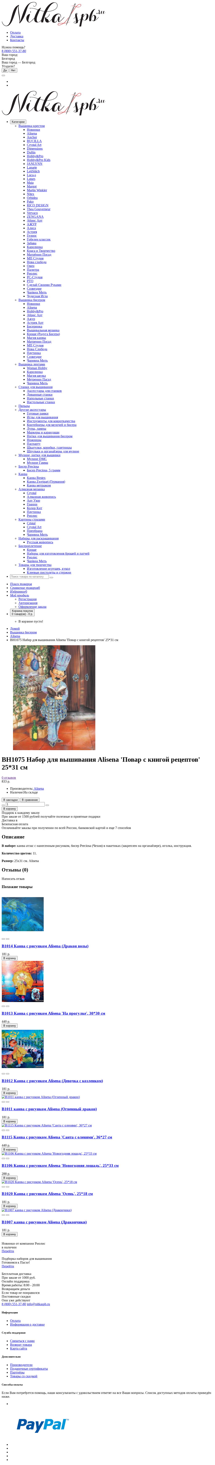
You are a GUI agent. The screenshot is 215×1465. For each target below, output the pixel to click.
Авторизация (27, 603)
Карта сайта (18, 1348)
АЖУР (32, 224)
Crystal (31, 493)
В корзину (9, 808)
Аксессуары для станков (44, 391)
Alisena (32, 133)
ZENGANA (35, 216)
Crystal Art (34, 145)
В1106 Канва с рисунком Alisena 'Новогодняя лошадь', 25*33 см (60, 1165)
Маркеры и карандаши (43, 432)
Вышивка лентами (31, 364)
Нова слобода (36, 262)
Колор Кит (34, 508)
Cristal (31, 523)
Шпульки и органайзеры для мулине (53, 451)
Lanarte (32, 167)
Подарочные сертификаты (29, 1368)
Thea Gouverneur (38, 209)
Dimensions (35, 148)
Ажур (31, 319)
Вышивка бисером (31, 300)
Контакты (17, 40)
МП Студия (35, 258)
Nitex (30, 194)
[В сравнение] (7, 939)
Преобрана (34, 531)
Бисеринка (34, 326)
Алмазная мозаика (31, 489)
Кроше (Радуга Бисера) (43, 334)
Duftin (31, 152)
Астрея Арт (35, 322)
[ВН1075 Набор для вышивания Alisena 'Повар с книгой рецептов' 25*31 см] (54, 749)
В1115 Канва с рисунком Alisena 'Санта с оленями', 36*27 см (57, 1137)
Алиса (31, 228)
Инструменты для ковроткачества (51, 421)
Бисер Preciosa (28, 466)
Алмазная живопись (41, 496)
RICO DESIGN (38, 205)
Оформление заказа (32, 606)
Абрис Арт (34, 220)
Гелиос (32, 235)
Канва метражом (39, 485)
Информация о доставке (27, 1324)
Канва (22, 474)
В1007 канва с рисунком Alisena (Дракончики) (44, 1222)
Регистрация (27, 599)
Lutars (31, 179)
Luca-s (31, 175)
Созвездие (34, 288)
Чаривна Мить (37, 360)
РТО (30, 281)
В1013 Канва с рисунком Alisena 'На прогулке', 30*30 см (53, 1013)
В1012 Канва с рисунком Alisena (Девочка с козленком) (52, 1081)
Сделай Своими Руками (44, 285)
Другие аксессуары (32, 409)
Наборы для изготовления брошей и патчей (58, 553)
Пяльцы (24, 406)
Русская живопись (40, 542)
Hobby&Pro (35, 156)
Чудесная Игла (37, 296)
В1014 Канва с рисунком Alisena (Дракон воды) (45, 946)
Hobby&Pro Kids (38, 160)
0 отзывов (9, 777)
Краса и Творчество (41, 251)
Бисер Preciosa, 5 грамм (43, 470)
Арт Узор (33, 500)
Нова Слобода (37, 349)
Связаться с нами (22, 1341)
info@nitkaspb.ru (38, 1304)
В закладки (10, 799)
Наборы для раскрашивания (38, 538)
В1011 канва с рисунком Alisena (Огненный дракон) (49, 1109)
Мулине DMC (37, 459)
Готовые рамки (38, 413)
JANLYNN (34, 163)
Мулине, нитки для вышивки (39, 455)
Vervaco (32, 213)
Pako (30, 201)
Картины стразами (31, 519)
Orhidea (32, 198)
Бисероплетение (30, 546)
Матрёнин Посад (39, 254)
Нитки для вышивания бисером (49, 436)
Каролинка (35, 247)
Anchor (32, 137)
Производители (21, 1365)
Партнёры (17, 1372)
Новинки (33, 129)
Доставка (16, 36)
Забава (31, 243)
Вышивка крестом (31, 126)
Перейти (8, 1251)
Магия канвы (36, 338)
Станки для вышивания (35, 387)
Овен (30, 266)
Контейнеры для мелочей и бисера (51, 425)
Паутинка (34, 353)
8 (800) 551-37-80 (14, 51)
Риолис (32, 273)
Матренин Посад (39, 341)
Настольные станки (41, 402)
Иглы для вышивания (42, 417)
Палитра (33, 269)
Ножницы (34, 440)
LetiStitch (33, 171)
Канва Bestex (36, 478)
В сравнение (30, 799)
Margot (32, 186)
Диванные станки (39, 394)
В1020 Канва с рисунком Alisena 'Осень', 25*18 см (47, 1193)
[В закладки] (3, 939)
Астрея (32, 232)
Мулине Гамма (37, 462)
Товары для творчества (34, 565)
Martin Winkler (37, 190)
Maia (30, 182)
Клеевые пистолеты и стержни (49, 572)
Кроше (32, 549)
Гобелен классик (39, 239)
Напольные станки (40, 398)
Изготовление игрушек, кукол (48, 568)
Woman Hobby (37, 368)
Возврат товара (21, 1344)
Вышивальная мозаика (43, 330)
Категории (18, 121)
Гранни (32, 504)
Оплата (15, 32)
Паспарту (34, 444)
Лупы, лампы (36, 428)
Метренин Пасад (39, 379)
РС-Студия (34, 277)
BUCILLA (34, 141)
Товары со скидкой (23, 1376)
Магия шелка (36, 375)
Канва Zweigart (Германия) (46, 481)
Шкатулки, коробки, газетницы (49, 447)
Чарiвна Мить (37, 292)
